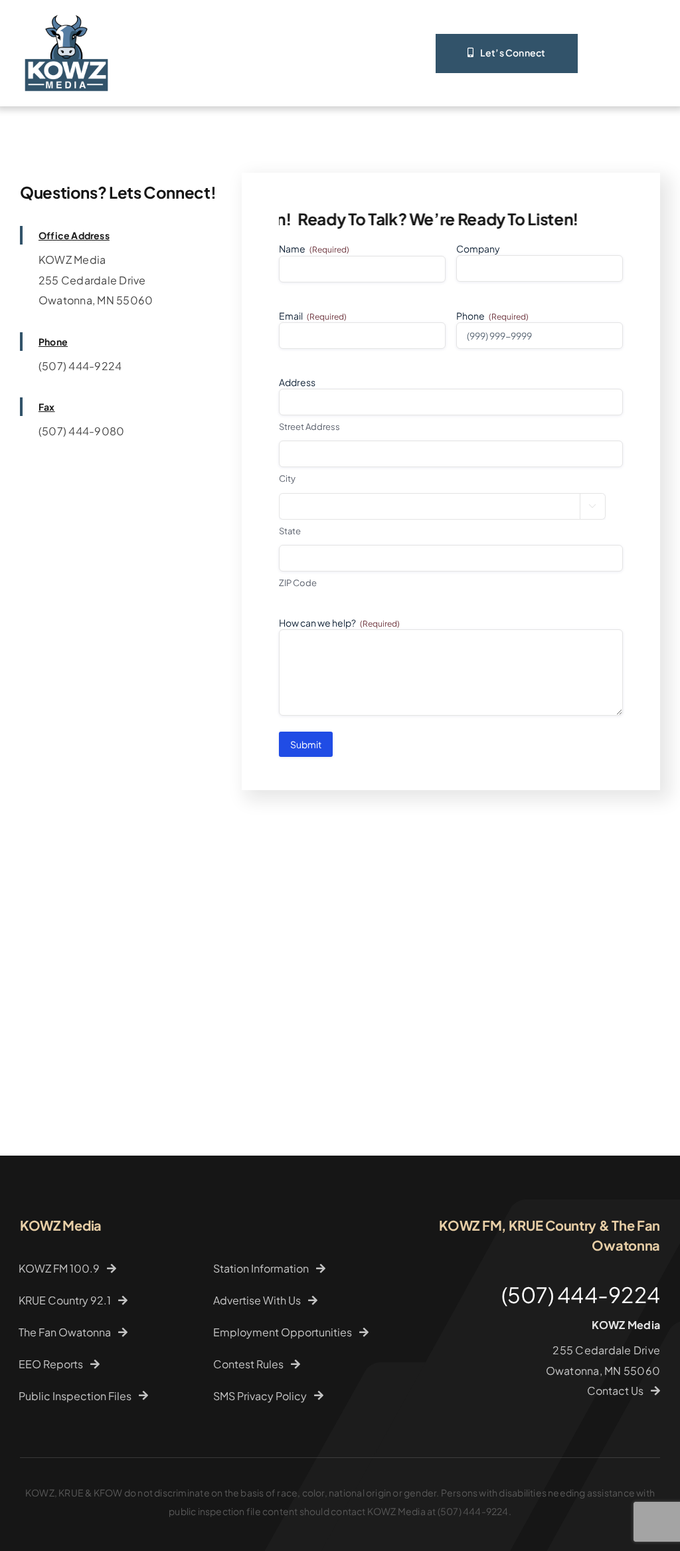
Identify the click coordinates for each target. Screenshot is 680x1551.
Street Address (309, 426)
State (290, 531)
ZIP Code (298, 582)
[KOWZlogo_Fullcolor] (66, 12)
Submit (305, 744)
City (287, 478)
